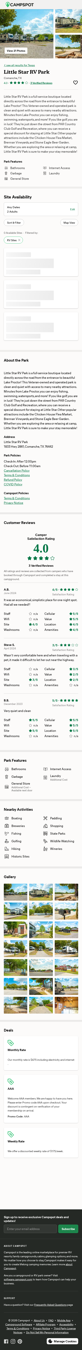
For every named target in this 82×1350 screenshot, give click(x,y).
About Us (39, 1320)
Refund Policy (13, 480)
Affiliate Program (45, 1324)
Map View (69, 222)
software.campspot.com (18, 1279)
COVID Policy (13, 484)
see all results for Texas (20, 65)
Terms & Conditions (17, 475)
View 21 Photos (16, 50)
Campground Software (18, 1324)
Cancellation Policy (17, 470)
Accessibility (66, 1324)
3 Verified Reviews (41, 83)
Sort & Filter (14, 222)
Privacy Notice (13, 503)
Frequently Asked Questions (50, 1304)
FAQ (50, 1320)
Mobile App (64, 1320)
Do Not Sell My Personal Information (47, 1332)
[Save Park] (75, 82)
